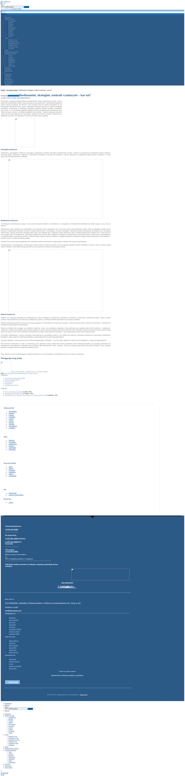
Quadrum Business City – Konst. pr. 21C (67, 603)
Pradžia (3, 90)
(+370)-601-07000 (15, 9)
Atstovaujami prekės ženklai (13, 378)
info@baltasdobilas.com (13, 611)
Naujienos (8, 382)
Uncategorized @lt (10, 385)
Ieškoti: (3, 7)
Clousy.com (83, 695)
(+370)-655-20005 (11, 539)
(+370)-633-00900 (11, 542)
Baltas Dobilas (24, 98)
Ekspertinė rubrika (12, 90)
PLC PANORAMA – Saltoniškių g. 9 (17, 603)
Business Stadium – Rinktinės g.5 (41, 603)
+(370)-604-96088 (11, 530)
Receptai (7, 383)
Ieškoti (26, 7)
